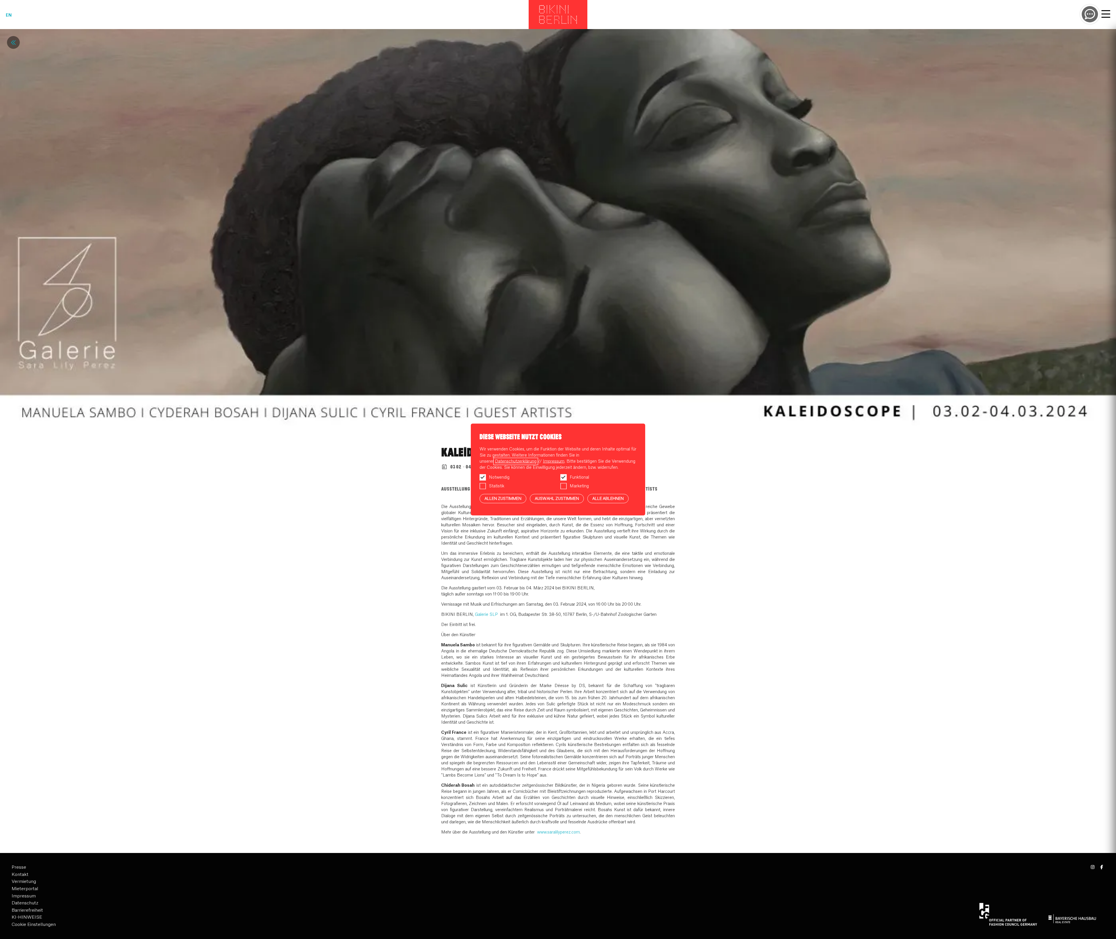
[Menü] (1105, 14)
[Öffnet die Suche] (1090, 14)
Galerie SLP (486, 615)
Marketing (579, 486)
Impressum (24, 896)
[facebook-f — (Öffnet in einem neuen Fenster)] (1101, 867)
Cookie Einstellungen (34, 924)
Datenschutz (25, 903)
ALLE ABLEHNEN (608, 498)
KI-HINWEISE (27, 917)
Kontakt (20, 874)
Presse (19, 867)
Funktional (579, 477)
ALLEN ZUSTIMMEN (502, 498)
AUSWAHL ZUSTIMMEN (557, 498)
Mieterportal (25, 889)
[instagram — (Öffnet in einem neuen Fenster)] (1093, 867)
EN (9, 15)
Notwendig (499, 477)
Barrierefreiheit (27, 910)
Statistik (496, 486)
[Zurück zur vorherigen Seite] (13, 42)
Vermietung (24, 881)
